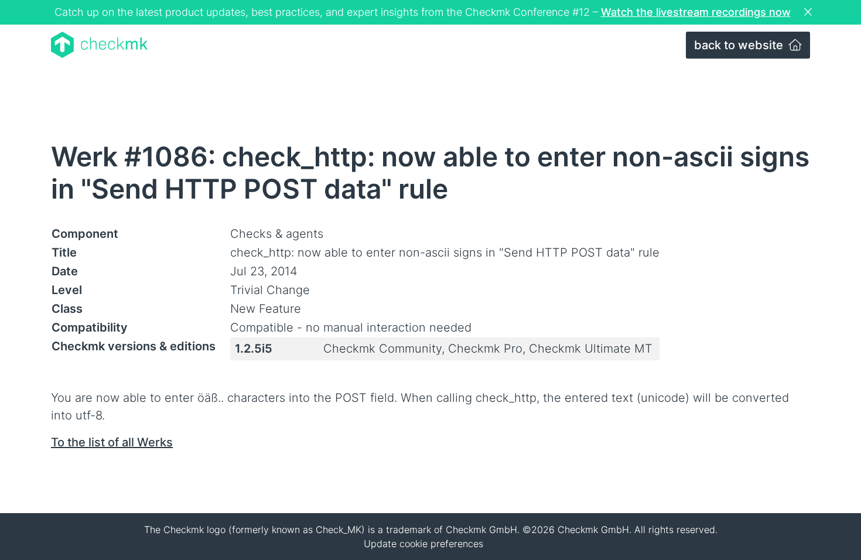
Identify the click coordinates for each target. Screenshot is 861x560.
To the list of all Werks (112, 442)
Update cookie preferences (423, 543)
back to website (740, 45)
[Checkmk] (99, 45)
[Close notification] (809, 12)
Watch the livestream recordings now (696, 12)
